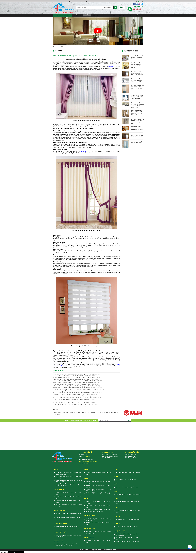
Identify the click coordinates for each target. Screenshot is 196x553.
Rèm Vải (56, 412)
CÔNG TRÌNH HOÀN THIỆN (109, 15)
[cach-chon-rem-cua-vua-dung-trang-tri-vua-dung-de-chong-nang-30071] (125, 89)
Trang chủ (55, 46)
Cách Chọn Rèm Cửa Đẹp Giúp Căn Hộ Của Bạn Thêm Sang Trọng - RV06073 (73, 377)
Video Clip (122, 15)
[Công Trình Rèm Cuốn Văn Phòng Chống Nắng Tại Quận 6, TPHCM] (125, 80)
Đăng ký (141, 1)
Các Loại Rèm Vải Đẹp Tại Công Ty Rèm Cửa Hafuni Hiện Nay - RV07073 (72, 394)
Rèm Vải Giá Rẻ (92, 412)
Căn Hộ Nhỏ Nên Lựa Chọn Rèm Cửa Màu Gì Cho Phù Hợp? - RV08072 (72, 399)
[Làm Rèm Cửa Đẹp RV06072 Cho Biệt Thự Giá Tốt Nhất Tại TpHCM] (125, 98)
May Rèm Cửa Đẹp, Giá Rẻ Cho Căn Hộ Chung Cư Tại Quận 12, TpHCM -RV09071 (74, 406)
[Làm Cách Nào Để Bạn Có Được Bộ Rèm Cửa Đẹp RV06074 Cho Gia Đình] (125, 136)
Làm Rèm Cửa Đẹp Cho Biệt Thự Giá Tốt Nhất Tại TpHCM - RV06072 (71, 375)
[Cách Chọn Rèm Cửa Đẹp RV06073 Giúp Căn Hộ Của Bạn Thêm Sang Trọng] (125, 121)
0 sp (123, 7)
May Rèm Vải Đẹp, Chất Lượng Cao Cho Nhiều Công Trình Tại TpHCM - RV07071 (74, 391)
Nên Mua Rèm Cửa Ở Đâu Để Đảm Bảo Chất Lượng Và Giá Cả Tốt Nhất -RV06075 (74, 380)
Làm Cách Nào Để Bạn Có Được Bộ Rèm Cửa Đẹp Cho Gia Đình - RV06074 (72, 379)
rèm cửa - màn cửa (111, 412)
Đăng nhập (134, 1)
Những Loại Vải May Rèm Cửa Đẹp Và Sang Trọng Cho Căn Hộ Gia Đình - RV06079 (74, 387)
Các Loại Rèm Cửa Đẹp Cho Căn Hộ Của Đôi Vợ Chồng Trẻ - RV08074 (71, 402)
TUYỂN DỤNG (77, 15)
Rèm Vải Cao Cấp (63, 412)
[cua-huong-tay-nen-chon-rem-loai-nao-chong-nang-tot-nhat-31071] (125, 128)
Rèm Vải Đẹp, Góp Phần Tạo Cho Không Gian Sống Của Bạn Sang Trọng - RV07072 (75, 392)
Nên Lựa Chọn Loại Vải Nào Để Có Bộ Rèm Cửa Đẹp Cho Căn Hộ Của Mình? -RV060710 (76, 389)
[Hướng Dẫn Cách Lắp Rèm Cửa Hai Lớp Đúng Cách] (125, 58)
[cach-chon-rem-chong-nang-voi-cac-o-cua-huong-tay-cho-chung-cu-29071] (125, 65)
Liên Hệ (138, 15)
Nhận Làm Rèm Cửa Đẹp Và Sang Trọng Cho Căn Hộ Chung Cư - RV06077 (72, 384)
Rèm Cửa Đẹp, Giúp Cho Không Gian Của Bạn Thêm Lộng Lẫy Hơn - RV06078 (73, 385)
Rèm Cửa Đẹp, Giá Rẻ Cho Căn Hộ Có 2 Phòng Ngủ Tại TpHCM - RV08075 (72, 404)
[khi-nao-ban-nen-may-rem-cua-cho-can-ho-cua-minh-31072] (125, 144)
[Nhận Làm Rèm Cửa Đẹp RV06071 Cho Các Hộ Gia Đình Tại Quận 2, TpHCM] (125, 73)
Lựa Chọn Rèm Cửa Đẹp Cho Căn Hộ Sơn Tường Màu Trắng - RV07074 (72, 396)
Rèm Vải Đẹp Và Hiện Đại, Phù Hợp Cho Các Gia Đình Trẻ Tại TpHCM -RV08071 (74, 397)
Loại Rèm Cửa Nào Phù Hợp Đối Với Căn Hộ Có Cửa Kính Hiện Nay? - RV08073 (73, 401)
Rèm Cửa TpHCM (101, 412)
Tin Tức (87, 15)
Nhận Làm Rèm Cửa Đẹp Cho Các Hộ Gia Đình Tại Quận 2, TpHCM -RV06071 (73, 374)
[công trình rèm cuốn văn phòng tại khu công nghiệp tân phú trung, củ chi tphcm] (125, 104)
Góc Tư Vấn (95, 15)
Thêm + (130, 15)
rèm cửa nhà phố (82, 412)
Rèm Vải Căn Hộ (73, 412)
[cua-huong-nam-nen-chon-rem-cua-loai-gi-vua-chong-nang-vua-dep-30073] (125, 113)
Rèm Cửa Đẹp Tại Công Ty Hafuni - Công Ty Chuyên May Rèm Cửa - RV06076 (73, 382)
